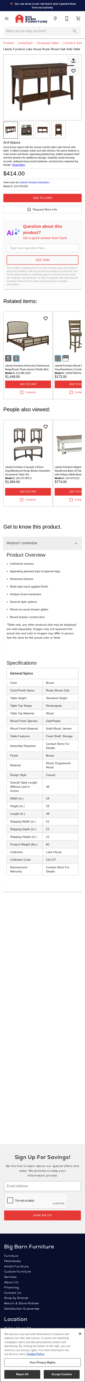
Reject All (22, 1374)
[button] (7, 19)
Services (10, 1277)
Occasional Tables (48, 43)
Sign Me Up (42, 1215)
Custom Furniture (17, 1271)
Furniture (8, 43)
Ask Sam (43, 260)
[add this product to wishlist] (73, 71)
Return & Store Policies (21, 1303)
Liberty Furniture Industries (34, 182)
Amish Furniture (16, 1266)
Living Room (25, 43)
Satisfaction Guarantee (21, 1308)
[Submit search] (74, 31)
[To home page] (31, 19)
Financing (11, 1287)
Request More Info (45, 209)
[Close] (80, 1333)
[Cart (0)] (78, 19)
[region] (42, 1355)
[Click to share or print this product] (73, 60)
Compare (30, 392)
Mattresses (12, 1261)
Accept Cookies (62, 1374)
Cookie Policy (35, 1354)
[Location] (55, 19)
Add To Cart (42, 198)
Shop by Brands (16, 1298)
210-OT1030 (21, 186)
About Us (11, 1282)
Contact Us (12, 1293)
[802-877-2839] (67, 19)
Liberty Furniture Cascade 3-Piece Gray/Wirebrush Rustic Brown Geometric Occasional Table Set (27, 471)
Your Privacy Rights (42, 1362)
